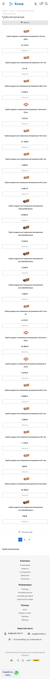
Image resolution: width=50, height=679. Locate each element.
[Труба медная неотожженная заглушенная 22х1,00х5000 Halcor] (26, 280)
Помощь (25, 589)
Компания (25, 561)
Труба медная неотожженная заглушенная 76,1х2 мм (25, 136)
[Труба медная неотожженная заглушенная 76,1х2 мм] (26, 131)
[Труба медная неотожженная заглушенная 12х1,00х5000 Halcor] (26, 502)
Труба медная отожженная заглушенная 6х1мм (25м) (25, 484)
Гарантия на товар (25, 599)
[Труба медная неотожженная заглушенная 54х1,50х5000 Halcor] (26, 227)
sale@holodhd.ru (39, 634)
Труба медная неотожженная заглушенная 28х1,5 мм (25, 86)
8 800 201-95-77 (15, 633)
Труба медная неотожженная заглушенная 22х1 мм (25, 413)
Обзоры (25, 620)
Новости (25, 569)
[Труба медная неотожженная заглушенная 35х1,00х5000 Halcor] (26, 254)
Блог (25, 610)
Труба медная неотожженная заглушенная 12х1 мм (25, 62)
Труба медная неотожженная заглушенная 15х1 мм (25, 460)
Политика (25, 579)
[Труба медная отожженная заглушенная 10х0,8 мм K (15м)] (26, 104)
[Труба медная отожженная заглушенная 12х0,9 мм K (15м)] (26, 333)
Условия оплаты (25, 592)
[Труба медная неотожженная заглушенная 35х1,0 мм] (26, 178)
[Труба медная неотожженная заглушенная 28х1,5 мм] (26, 81)
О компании (25, 565)
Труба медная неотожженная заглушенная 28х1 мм (25, 159)
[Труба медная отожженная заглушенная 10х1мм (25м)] (26, 31)
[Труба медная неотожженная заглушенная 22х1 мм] (26, 409)
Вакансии (25, 575)
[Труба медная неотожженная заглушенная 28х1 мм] (26, 154)
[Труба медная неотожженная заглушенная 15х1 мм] (26, 455)
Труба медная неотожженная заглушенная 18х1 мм (25, 437)
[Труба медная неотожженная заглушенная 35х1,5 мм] (26, 385)
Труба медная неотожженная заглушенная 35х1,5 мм (25, 390)
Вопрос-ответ (25, 613)
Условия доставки (25, 596)
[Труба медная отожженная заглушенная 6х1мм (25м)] (26, 479)
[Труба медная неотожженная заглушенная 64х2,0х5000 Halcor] (26, 201)
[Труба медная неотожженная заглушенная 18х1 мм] (26, 432)
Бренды (25, 616)
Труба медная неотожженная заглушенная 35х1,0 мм (25, 182)
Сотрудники (25, 572)
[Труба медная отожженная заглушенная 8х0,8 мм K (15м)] (26, 359)
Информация (25, 585)
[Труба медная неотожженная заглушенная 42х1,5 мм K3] (26, 306)
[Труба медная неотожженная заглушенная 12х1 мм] (26, 58)
